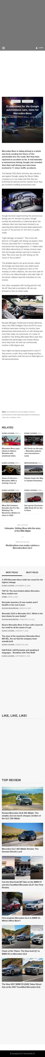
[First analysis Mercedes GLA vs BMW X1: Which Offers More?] (22, 903)
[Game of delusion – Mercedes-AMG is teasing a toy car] (11, 470)
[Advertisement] (22, 22)
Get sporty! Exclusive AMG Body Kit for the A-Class (33, 507)
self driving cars (13, 417)
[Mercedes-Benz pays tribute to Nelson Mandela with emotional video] (11, 440)
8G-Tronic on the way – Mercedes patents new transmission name (33, 452)
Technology (27, 101)
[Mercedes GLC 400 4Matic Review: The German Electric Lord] (22, 834)
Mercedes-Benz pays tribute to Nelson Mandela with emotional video (11, 452)
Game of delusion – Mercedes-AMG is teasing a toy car (10, 480)
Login (41, 48)
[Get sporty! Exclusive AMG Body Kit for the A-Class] (33, 497)
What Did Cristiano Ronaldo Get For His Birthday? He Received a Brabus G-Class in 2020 (11, 510)
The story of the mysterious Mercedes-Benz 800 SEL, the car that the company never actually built (21, 638)
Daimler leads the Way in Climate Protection (33, 479)
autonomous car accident (17, 412)
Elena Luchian (10, 117)
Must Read (32, 572)
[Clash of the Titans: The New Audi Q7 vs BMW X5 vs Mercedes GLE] (22, 937)
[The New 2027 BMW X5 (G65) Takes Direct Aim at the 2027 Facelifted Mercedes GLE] (22, 970)
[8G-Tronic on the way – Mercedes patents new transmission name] (33, 440)
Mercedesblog (30, 463)
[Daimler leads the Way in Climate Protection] (33, 470)
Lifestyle (15, 101)
